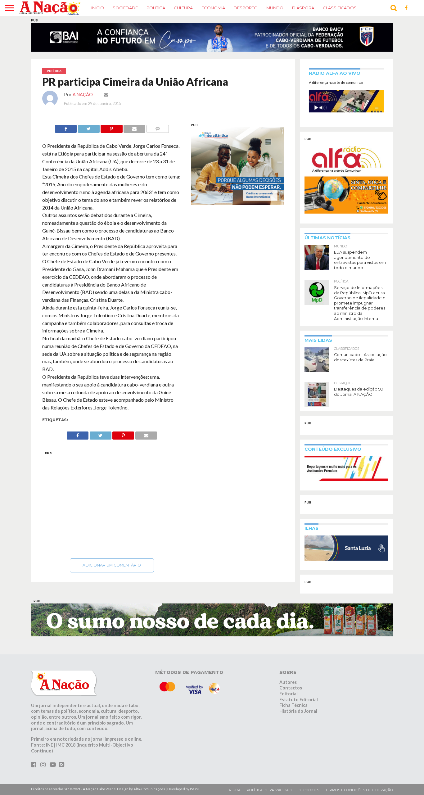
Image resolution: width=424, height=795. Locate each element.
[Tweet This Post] (89, 127)
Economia (213, 7)
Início (97, 7)
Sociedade (125, 7)
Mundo (274, 7)
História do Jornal (298, 711)
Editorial (288, 693)
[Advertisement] (112, 503)
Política (156, 7)
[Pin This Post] (112, 127)
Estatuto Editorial (298, 699)
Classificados (340, 7)
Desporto (246, 7)
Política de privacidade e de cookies (283, 790)
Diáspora (303, 7)
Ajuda (234, 790)
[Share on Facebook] (66, 127)
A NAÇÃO (83, 94)
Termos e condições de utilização (359, 790)
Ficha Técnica (293, 705)
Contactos (290, 687)
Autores (288, 682)
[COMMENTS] (157, 127)
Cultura (183, 7)
